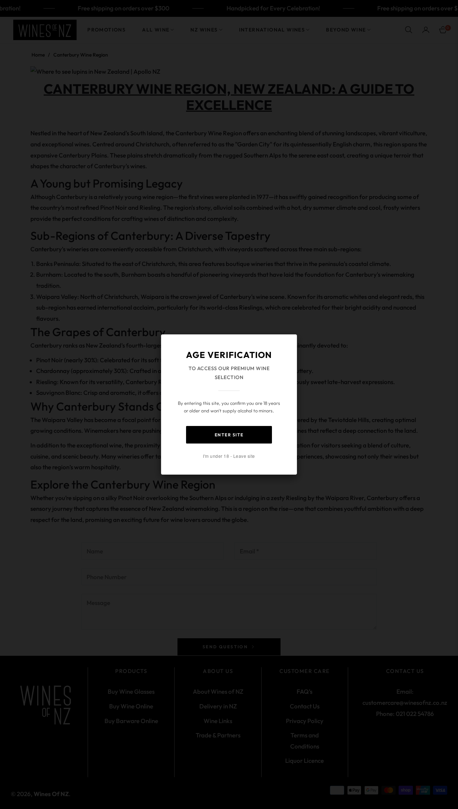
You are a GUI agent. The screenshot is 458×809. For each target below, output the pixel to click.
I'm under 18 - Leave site (229, 456)
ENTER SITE (229, 434)
